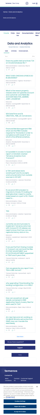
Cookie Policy (10, 397)
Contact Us (17, 379)
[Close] (37, 387)
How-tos (18, 34)
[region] (20, 399)
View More (20, 337)
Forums (6, 33)
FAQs (13, 33)
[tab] (6, 51)
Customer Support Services (27, 379)
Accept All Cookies (20, 412)
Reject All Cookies (19, 406)
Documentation (28, 33)
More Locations (8, 379)
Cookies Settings (20, 401)
